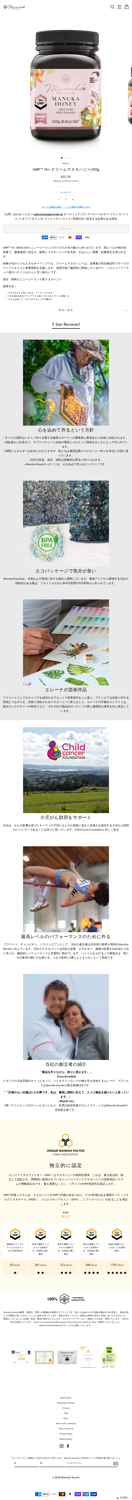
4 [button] (71, 158)
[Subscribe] (115, 1463)
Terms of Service (66, 1429)
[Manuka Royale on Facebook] (68, 1446)
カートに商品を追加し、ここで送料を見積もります (66, 207)
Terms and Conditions (66, 1424)
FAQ (66, 1413)
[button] (124, 1498)
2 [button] (65, 158)
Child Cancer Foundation (89, 830)
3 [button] (68, 158)
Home (65, 164)
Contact (66, 1408)
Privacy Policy (66, 1434)
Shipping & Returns (66, 1403)
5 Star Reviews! (66, 324)
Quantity (66, 192)
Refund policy (66, 1439)
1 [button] (62, 158)
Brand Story (65, 1398)
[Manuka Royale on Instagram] (61, 1446)
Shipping (56, 181)
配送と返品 (66, 310)
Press (66, 1418)
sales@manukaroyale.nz (48, 214)
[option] (66, 84)
